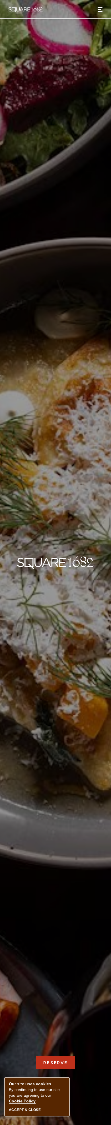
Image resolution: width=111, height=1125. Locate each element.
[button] (100, 9)
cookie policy (22, 1101)
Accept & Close (25, 1110)
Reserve (59, 1062)
